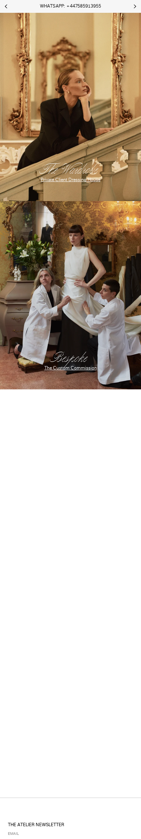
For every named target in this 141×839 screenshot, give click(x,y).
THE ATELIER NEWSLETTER (36, 825)
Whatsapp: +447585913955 (70, 6)
